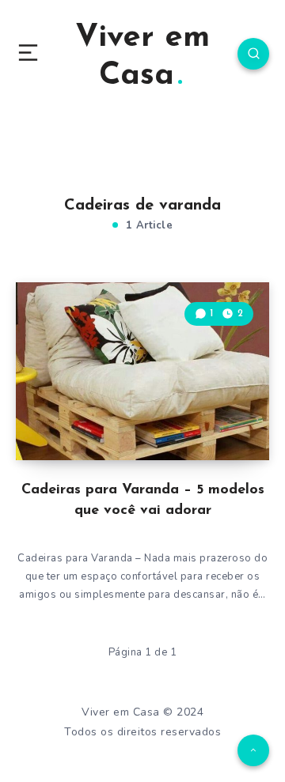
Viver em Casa (142, 57)
